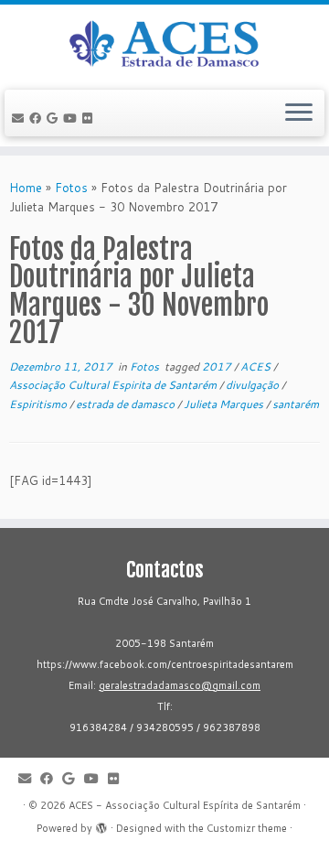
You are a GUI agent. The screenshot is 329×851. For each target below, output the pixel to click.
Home (25, 187)
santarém (295, 404)
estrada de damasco (126, 404)
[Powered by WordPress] (101, 824)
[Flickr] (90, 118)
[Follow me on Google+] (55, 118)
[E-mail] (20, 118)
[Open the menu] (299, 113)
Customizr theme (247, 828)
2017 (218, 366)
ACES (256, 366)
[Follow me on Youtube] (72, 118)
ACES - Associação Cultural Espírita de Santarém (185, 805)
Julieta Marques (225, 404)
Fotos (71, 187)
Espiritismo (39, 404)
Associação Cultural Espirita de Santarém (114, 385)
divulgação (253, 385)
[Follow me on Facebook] (38, 118)
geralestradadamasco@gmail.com (179, 685)
